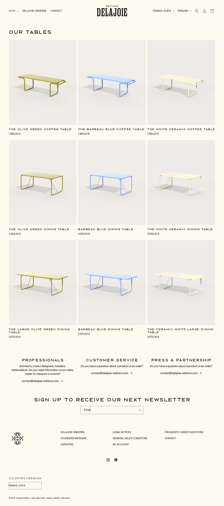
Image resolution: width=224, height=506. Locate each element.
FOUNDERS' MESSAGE (74, 438)
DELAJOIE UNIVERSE (73, 432)
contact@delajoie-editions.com (40, 381)
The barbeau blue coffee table (111, 129)
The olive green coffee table (40, 129)
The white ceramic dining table (180, 229)
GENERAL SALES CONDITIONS (130, 438)
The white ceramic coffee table (181, 129)
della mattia (40, 498)
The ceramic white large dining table (180, 331)
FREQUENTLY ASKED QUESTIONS (184, 432)
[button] (13, 11)
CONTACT (170, 438)
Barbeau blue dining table (105, 229)
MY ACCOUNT (121, 444)
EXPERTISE (67, 444)
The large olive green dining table (39, 331)
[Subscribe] (139, 410)
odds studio (65, 498)
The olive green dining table (39, 229)
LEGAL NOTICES (122, 432)
